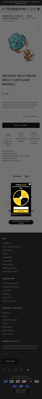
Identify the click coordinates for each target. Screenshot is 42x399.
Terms (20, 214)
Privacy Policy (18, 214)
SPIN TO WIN (21, 211)
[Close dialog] (30, 184)
